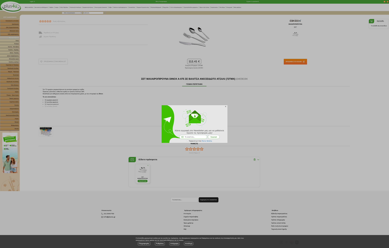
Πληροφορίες (144, 244)
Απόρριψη (174, 244)
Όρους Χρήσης (207, 141)
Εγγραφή (214, 137)
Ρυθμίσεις (160, 244)
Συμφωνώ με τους (200, 141)
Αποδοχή (188, 244)
